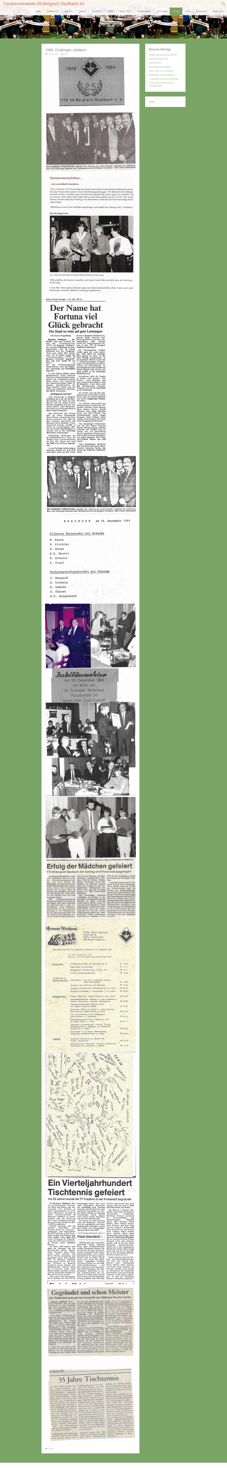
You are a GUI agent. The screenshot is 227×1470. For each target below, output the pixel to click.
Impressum (201, 11)
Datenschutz (218, 11)
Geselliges (162, 11)
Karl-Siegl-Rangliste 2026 (158, 58)
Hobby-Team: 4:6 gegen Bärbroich (162, 74)
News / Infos (125, 11)
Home (38, 11)
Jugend (82, 11)
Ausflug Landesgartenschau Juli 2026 (163, 54)
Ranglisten (96, 11)
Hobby (110, 11)
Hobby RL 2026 (155, 62)
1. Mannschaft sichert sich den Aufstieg (163, 78)
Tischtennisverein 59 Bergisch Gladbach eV (43, 3)
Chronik (176, 11)
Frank (65, 54)
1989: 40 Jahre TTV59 (51, 1459)
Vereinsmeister (144, 11)
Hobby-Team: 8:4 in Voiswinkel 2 (161, 70)
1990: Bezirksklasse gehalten (127, 1459)
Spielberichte (53, 11)
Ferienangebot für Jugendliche (160, 66)
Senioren (69, 11)
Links (187, 11)
